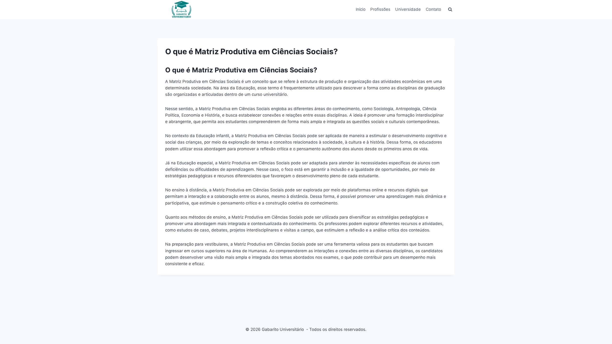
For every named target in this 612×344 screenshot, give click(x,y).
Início (361, 9)
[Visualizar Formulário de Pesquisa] (450, 9)
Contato (433, 9)
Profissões (380, 9)
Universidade (408, 9)
